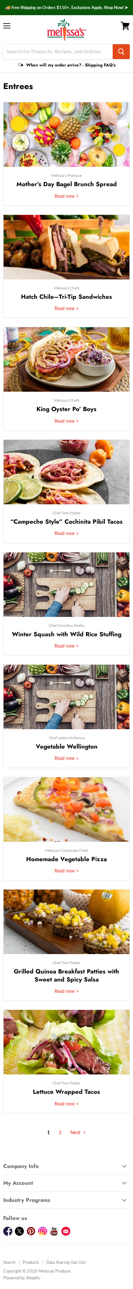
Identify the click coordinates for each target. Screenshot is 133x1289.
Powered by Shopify (21, 1277)
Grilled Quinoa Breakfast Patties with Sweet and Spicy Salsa (66, 975)
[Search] (121, 51)
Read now (65, 196)
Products (31, 1262)
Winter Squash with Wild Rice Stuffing (66, 634)
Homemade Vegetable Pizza (66, 859)
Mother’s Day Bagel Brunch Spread (66, 184)
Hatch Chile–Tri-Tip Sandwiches (66, 296)
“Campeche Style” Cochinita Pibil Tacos (66, 521)
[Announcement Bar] (66, 8)
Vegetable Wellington (66, 746)
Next (76, 1132)
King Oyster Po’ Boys (66, 409)
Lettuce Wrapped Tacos (66, 1091)
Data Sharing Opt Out (66, 1262)
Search (9, 1262)
